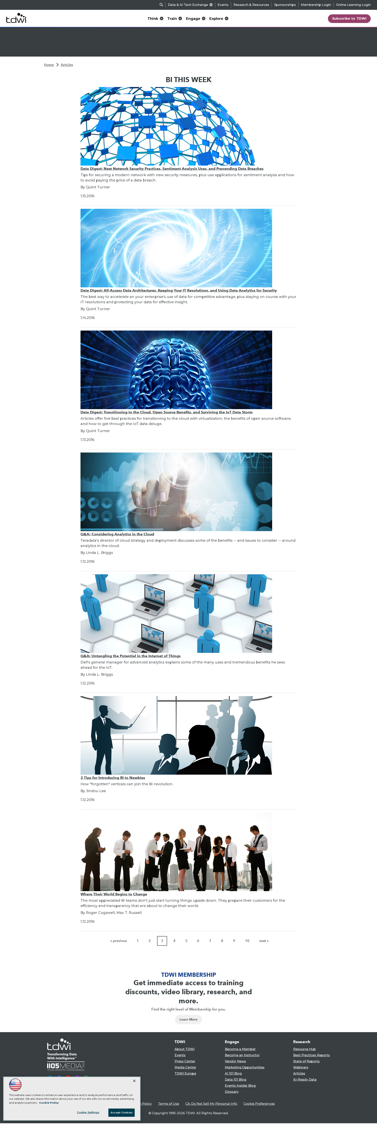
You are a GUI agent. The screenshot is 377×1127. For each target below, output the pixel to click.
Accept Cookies (122, 1112)
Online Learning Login (353, 5)
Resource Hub (304, 1049)
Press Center (185, 1061)
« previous (118, 941)
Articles (67, 65)
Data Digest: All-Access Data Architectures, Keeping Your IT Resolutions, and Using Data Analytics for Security (179, 290)
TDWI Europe (185, 1073)
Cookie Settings (88, 1112)
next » (264, 941)
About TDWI (185, 1049)
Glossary (232, 1092)
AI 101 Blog (233, 1073)
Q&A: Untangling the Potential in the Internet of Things (131, 656)
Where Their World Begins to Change (114, 894)
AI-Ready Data (305, 1079)
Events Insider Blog (240, 1086)
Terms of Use (168, 1104)
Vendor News (235, 1061)
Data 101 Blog (235, 1079)
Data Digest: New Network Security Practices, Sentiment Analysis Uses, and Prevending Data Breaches (172, 168)
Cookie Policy (141, 1104)
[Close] (134, 1081)
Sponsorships (285, 5)
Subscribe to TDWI (349, 18)
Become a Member (240, 1049)
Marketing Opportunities (244, 1067)
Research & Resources (251, 5)
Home (49, 65)
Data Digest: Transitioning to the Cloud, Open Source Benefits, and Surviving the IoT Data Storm (167, 412)
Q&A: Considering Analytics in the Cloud (117, 534)
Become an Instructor (242, 1055)
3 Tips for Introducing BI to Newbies (113, 777)
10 (247, 941)
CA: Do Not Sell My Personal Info (211, 1104)
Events (223, 5)
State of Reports (306, 1061)
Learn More (188, 1019)
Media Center (185, 1067)
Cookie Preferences (259, 1104)
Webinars (300, 1067)
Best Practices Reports (311, 1055)
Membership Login (316, 5)
